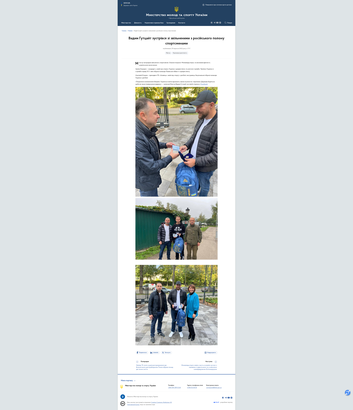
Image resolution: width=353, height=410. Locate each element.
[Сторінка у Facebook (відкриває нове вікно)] (212, 23)
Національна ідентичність (180, 53)
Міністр (168, 53)
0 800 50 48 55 (192, 387)
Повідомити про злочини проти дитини (218, 5)
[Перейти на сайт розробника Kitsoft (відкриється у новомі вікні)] (216, 402)
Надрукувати (211, 352)
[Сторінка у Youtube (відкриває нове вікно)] (217, 23)
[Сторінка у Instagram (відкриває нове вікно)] (220, 23)
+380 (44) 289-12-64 (174, 387)
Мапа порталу (127, 381)
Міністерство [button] (126, 23)
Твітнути (167, 352)
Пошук (229, 23)
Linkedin (155, 352)
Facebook (204, 84)
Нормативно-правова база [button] (154, 23)
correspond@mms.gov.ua (214, 387)
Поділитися (143, 352)
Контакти (181, 23)
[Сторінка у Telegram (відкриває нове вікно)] (214, 23)
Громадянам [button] (171, 23)
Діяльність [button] (138, 23)
